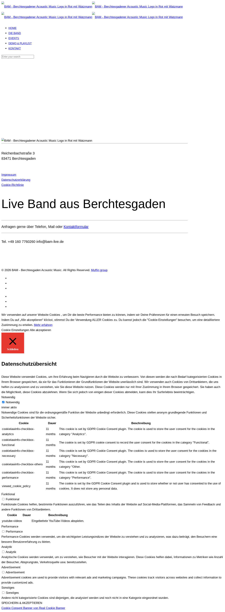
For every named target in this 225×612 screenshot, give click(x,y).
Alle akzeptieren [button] (40, 330)
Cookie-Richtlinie (12, 185)
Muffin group (99, 270)
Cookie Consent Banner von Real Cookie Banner (33, 608)
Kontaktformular (76, 227)
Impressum (8, 174)
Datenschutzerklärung (15, 180)
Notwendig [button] (8, 397)
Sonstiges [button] (7, 587)
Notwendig (13, 402)
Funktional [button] (8, 494)
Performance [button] (9, 526)
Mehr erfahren (43, 325)
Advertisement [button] (10, 567)
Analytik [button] (6, 547)
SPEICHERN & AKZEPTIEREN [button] (21, 603)
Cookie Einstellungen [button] (15, 330)
